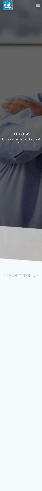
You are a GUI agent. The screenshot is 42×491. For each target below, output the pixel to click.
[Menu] (38, 5)
